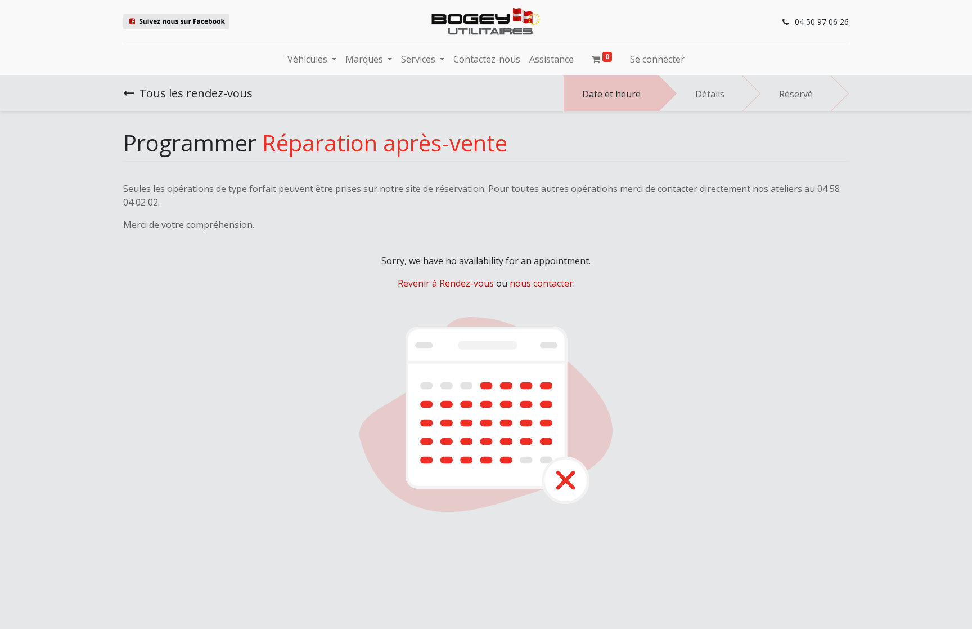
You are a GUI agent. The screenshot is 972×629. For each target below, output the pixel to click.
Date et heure (611, 94)
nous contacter (541, 283)
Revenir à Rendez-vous (446, 283)
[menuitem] (487, 59)
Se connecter (657, 59)
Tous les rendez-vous (196, 93)
